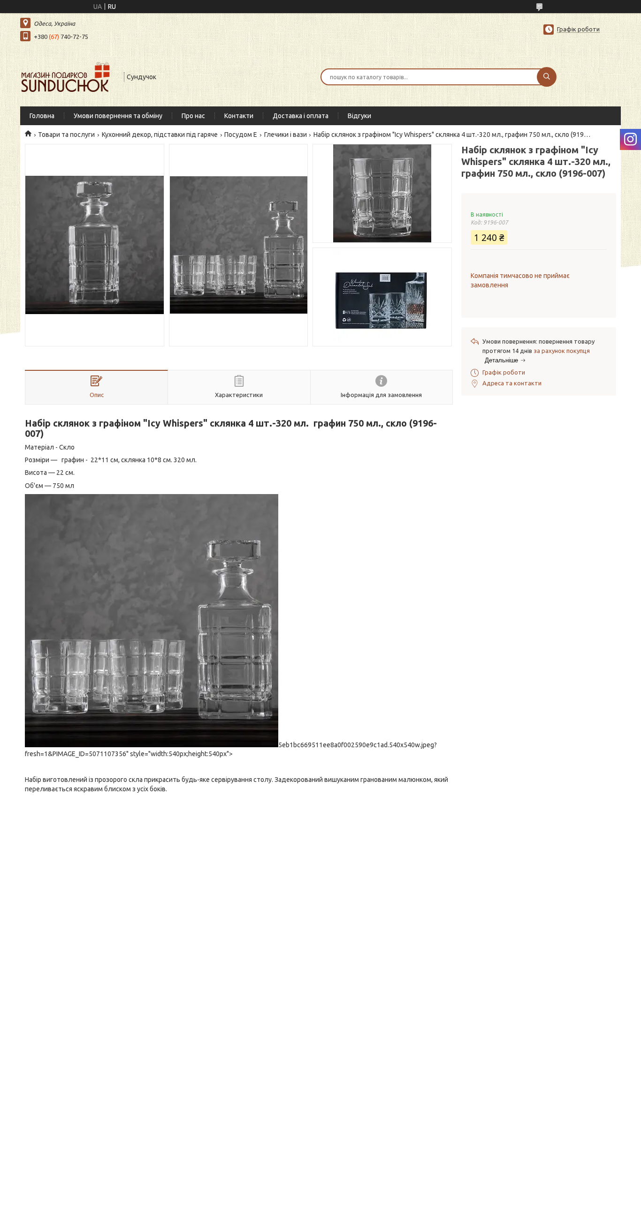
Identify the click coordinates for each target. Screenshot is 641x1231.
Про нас (193, 116)
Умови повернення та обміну (118, 116)
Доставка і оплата (300, 116)
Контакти (238, 116)
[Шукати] (547, 77)
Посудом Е (240, 134)
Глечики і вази (285, 134)
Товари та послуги (66, 134)
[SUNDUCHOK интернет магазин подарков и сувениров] (67, 76)
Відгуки (359, 116)
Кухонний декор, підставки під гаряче (160, 134)
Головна (42, 116)
